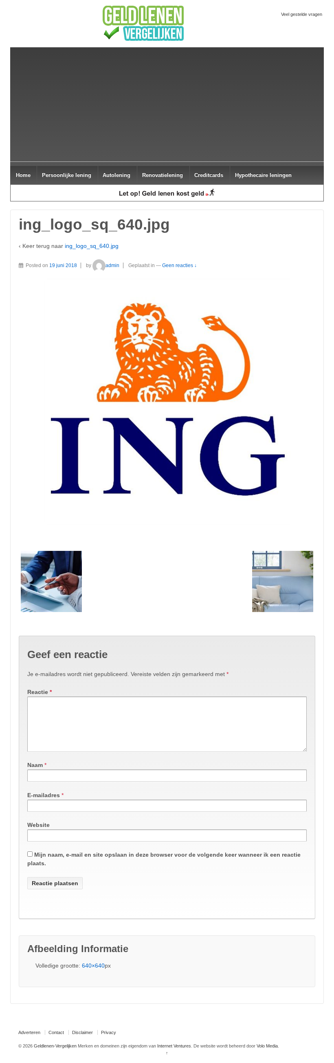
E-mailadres (43, 795)
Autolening (116, 175)
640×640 (93, 965)
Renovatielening (162, 175)
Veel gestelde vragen (301, 14)
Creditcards (208, 175)
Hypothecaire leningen (263, 175)
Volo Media (267, 1045)
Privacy (108, 1032)
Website (38, 825)
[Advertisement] (167, 104)
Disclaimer (82, 1032)
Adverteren (29, 1032)
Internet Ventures (174, 1045)
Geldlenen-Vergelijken (55, 1045)
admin (112, 265)
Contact (56, 1032)
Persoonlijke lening (66, 175)
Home (23, 175)
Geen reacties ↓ (179, 265)
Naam (35, 765)
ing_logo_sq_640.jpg (92, 246)
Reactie (39, 692)
